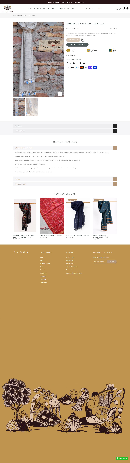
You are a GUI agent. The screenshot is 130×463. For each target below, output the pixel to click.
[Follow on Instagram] (21, 252)
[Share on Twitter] (70, 63)
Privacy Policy (70, 263)
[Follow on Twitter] (17, 252)
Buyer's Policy (70, 257)
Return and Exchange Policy (74, 273)
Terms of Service (71, 270)
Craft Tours (43, 273)
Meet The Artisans (45, 263)
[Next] (60, 59)
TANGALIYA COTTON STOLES (77, 235)
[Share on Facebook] (67, 63)
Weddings (42, 276)
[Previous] (16, 59)
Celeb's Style (43, 282)
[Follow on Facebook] (14, 252)
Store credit (43, 279)
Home (14, 15)
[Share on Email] (84, 63)
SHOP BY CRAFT (68, 8)
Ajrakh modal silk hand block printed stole (23, 236)
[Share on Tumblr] (77, 63)
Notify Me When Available (77, 44)
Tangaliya (72, 55)
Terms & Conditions (71, 266)
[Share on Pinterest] (74, 63)
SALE (100, 8)
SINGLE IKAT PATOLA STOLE (51, 235)
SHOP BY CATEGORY (36, 8)
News (41, 266)
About (41, 260)
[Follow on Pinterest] (24, 252)
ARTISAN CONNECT (86, 8)
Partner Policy (70, 260)
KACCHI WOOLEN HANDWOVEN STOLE (101, 236)
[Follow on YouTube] (27, 252)
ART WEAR (52, 8)
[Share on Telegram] (80, 63)
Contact (42, 270)
